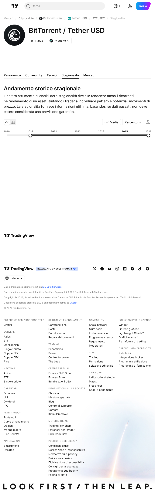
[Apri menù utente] (130, 6)
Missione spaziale (59, 397)
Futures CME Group (60, 373)
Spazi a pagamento (101, 389)
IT (120, 6)
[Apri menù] (5, 6)
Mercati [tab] (88, 75)
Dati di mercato (57, 333)
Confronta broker (59, 357)
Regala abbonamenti (61, 337)
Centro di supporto (60, 405)
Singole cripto (12, 349)
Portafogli (10, 417)
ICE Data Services (51, 286)
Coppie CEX (11, 353)
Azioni (7, 336)
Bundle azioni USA (59, 381)
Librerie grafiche (129, 329)
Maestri (93, 381)
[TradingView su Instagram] (117, 268)
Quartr (73, 302)
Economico (10, 393)
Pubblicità (125, 353)
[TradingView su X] (94, 268)
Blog (51, 401)
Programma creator (101, 337)
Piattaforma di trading (132, 341)
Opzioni (8, 425)
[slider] (30, 135)
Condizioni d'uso (58, 445)
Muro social (96, 329)
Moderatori (95, 345)
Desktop (9, 449)
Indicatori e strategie (102, 377)
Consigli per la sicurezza (63, 466)
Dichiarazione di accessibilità (66, 462)
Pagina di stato (57, 474)
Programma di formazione (135, 365)
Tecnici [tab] (52, 75)
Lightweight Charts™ (131, 333)
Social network (98, 324)
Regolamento (97, 341)
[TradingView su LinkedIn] (124, 268)
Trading (93, 357)
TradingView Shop (59, 425)
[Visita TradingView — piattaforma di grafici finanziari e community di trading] (19, 235)
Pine (6, 361)
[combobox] (132, 122)
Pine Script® (11, 434)
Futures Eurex (56, 377)
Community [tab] (33, 75)
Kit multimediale (58, 414)
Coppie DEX (11, 357)
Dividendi (9, 401)
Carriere (53, 409)
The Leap (54, 361)
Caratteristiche (57, 324)
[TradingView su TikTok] (140, 268)
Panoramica (55, 349)
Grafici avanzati (128, 337)
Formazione (96, 361)
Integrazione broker (131, 357)
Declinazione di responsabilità (66, 449)
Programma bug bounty (63, 470)
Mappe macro (12, 429)
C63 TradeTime (57, 434)
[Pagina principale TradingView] (15, 6)
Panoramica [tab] (12, 75)
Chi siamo (54, 393)
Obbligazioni (11, 344)
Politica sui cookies (60, 458)
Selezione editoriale (101, 365)
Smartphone (11, 445)
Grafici (8, 324)
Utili (6, 397)
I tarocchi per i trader (61, 429)
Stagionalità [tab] (70, 75)
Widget (123, 324)
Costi (51, 329)
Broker (52, 353)
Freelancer (95, 385)
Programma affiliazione (133, 361)
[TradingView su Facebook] (102, 268)
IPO (6, 405)
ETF (6, 340)
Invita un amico (98, 333)
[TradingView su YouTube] (109, 268)
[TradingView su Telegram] (132, 268)
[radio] (7, 122)
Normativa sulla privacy (63, 454)
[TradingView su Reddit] (147, 268)
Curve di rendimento (16, 421)
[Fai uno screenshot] (148, 122)
